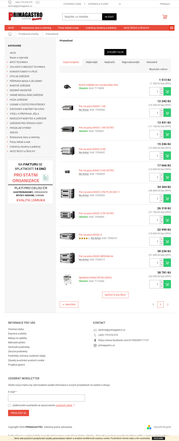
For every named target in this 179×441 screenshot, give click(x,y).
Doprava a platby (98, 4)
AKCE (13, 52)
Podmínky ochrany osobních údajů (26, 355)
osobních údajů (64, 405)
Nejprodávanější (130, 62)
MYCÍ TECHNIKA (19, 62)
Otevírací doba (72, 4)
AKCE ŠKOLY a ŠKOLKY (22, 151)
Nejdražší (110, 62)
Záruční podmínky (17, 351)
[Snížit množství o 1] (161, 93)
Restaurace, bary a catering (25, 137)
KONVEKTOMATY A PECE (23, 71)
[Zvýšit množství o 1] (161, 89)
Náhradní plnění (16, 342)
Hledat (109, 16)
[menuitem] (11, 28)
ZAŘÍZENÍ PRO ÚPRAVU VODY (26, 123)
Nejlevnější (91, 62)
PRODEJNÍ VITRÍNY (20, 128)
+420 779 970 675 (108, 335)
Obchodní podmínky (19, 347)
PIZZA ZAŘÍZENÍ (18, 99)
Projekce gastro (16, 364)
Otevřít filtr (115, 52)
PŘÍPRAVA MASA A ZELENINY (26, 81)
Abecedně (151, 62)
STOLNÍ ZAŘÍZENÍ (19, 76)
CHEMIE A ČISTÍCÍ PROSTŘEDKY (27, 104)
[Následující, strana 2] (160, 304)
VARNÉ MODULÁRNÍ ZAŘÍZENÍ (26, 95)
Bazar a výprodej (19, 57)
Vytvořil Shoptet (162, 426)
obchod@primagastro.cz (111, 329)
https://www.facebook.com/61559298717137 (123, 340)
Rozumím (158, 438)
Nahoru (71, 304)
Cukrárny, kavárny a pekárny (25, 146)
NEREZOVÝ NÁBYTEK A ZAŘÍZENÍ (28, 118)
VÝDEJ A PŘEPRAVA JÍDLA (24, 113)
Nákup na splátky (17, 338)
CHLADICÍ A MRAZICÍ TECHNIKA (27, 66)
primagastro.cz (106, 345)
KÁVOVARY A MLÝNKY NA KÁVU (27, 109)
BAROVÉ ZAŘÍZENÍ (20, 85)
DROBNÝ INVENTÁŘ (20, 90)
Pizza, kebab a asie (20, 142)
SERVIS (14, 132)
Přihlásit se (18, 413)
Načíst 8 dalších (115, 294)
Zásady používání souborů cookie (26, 360)
